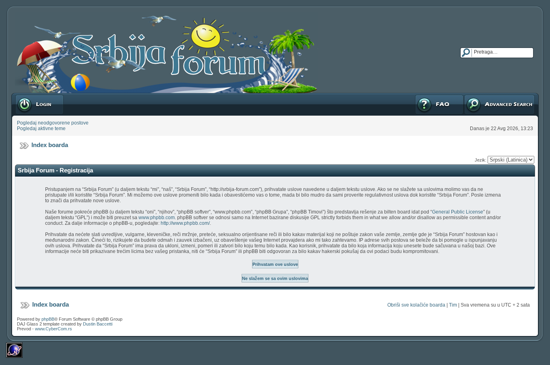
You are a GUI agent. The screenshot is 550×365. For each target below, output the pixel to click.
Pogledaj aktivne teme (41, 128)
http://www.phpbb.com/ (185, 223)
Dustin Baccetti (97, 323)
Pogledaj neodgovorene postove (53, 123)
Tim (453, 305)
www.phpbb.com (157, 217)
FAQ (419, 96)
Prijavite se (27, 96)
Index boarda (49, 144)
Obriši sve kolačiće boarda (416, 305)
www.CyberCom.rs (53, 328)
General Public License (457, 212)
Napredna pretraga (485, 96)
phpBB (47, 319)
